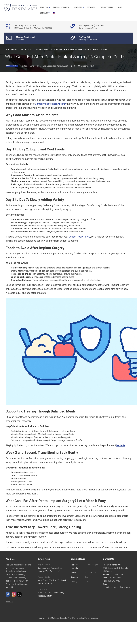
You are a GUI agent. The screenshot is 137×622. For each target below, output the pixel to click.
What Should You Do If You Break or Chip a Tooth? (52, 582)
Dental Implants (61, 7)
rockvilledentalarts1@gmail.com (116, 587)
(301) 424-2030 (116, 574)
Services (91, 7)
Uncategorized (12, 66)
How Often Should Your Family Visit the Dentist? (51, 594)
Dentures (77, 7)
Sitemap (9, 601)
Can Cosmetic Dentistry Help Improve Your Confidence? (50, 569)
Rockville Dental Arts (62, 618)
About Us (44, 7)
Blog (120, 7)
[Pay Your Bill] (87, 38)
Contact (44, 13)
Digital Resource (91, 618)
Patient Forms (106, 7)
